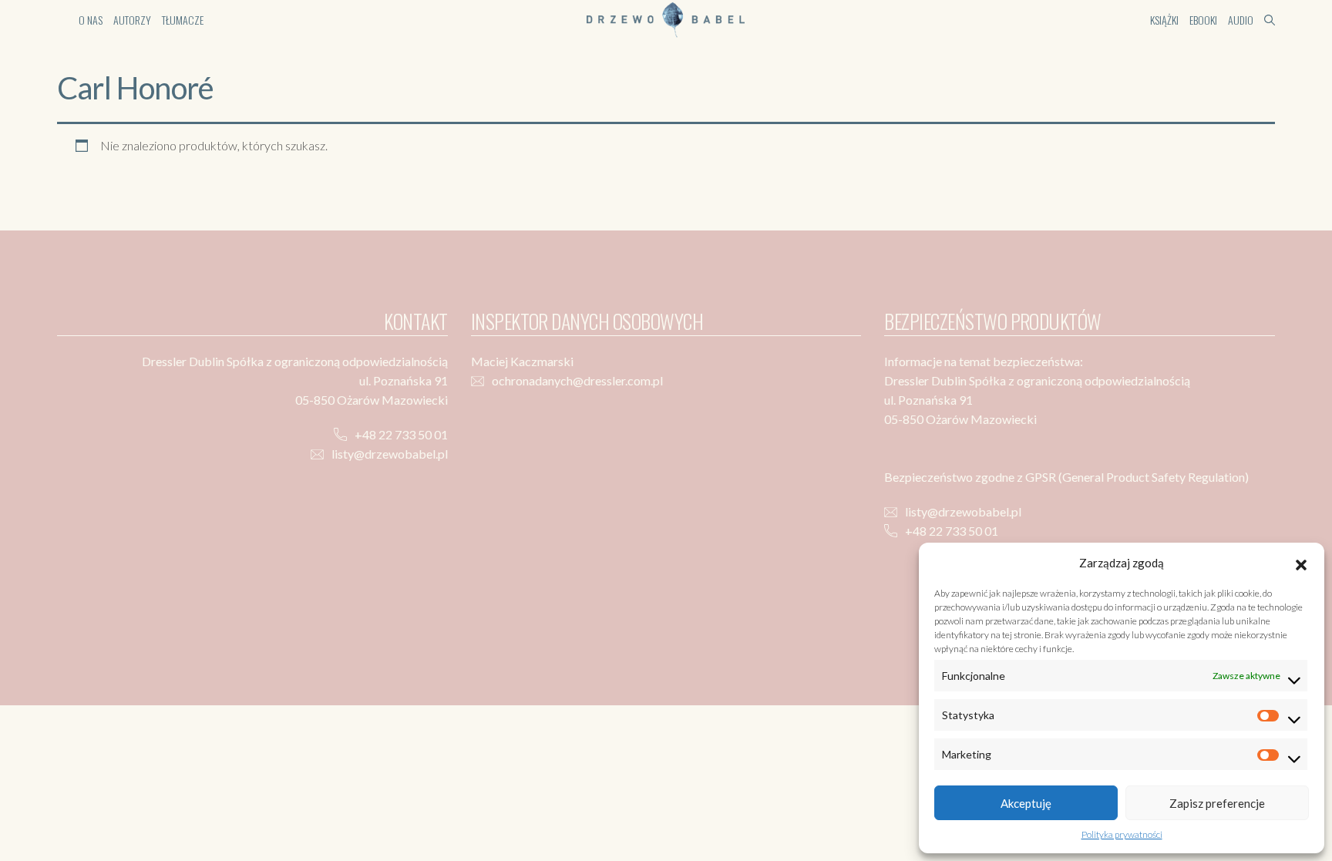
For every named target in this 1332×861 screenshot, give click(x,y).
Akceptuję (1026, 803)
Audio (1240, 20)
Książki (1164, 20)
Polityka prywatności (1121, 834)
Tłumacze (183, 20)
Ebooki (1203, 20)
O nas (91, 20)
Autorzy (132, 20)
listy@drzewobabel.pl (389, 453)
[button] (1301, 562)
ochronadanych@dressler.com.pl (577, 380)
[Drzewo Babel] (666, 18)
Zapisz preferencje (1217, 803)
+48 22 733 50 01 (401, 434)
